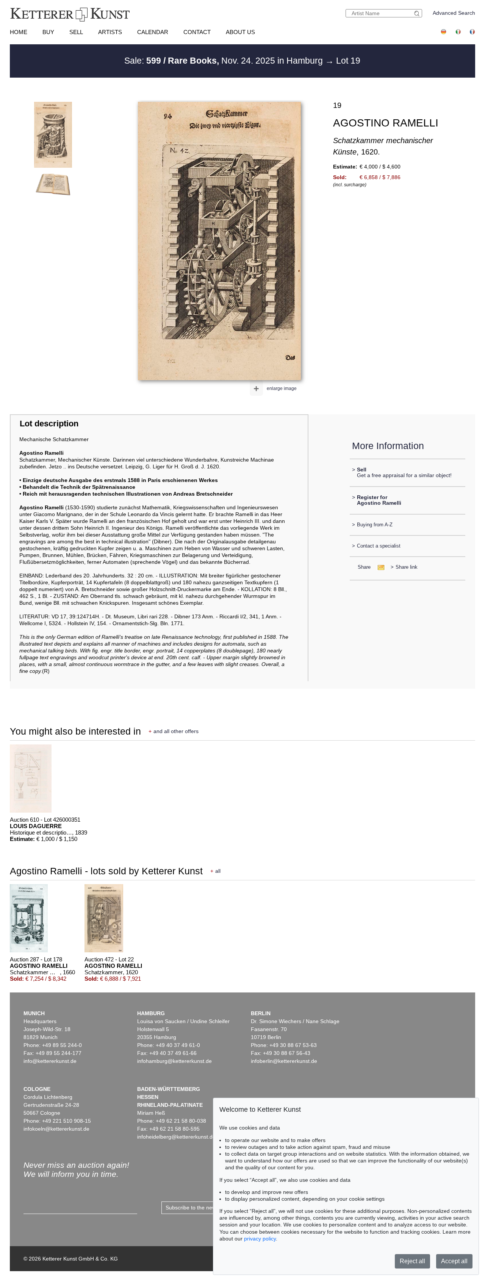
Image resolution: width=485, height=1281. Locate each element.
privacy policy (260, 1239)
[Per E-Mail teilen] (378, 567)
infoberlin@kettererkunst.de (284, 1061)
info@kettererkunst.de (50, 1061)
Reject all (412, 1261)
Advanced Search (454, 13)
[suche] (418, 13)
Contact (197, 32)
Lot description (49, 423)
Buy (48, 32)
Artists (110, 32)
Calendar (152, 32)
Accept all (454, 1261)
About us (240, 32)
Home (18, 32)
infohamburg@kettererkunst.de (174, 1061)
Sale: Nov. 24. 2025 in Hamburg (224, 61)
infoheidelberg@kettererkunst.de (176, 1137)
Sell (76, 32)
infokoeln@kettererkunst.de (56, 1129)
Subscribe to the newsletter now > (206, 1208)
